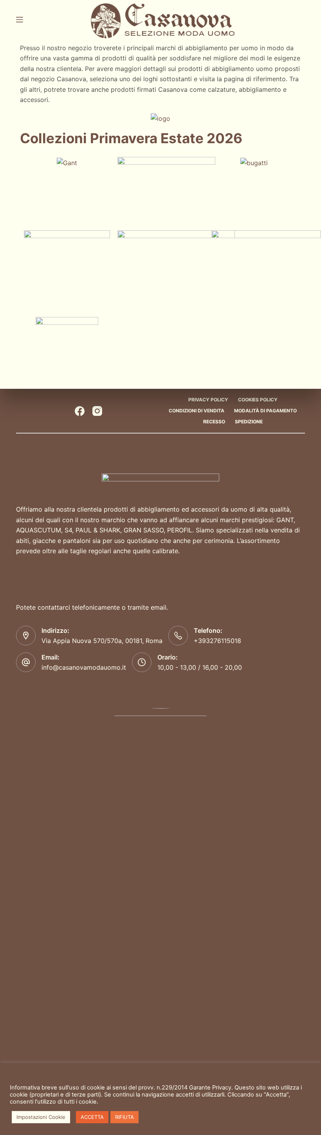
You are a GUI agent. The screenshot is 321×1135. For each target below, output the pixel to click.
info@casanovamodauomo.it (83, 667)
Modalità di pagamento (265, 411)
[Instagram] (97, 411)
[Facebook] (80, 411)
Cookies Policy (258, 400)
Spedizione (249, 421)
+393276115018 (217, 641)
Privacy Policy (208, 400)
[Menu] (19, 19)
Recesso (214, 421)
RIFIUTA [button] (124, 1117)
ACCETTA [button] (92, 1117)
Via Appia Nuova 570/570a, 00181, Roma (101, 641)
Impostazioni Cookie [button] (40, 1117)
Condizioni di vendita (196, 411)
